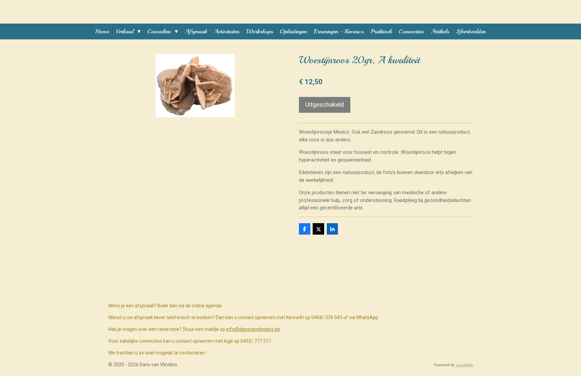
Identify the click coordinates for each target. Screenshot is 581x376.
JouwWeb (464, 365)
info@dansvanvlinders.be (253, 329)
